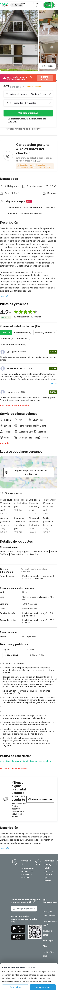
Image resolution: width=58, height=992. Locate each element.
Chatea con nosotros (40, 799)
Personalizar (15, 987)
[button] (25, 769)
